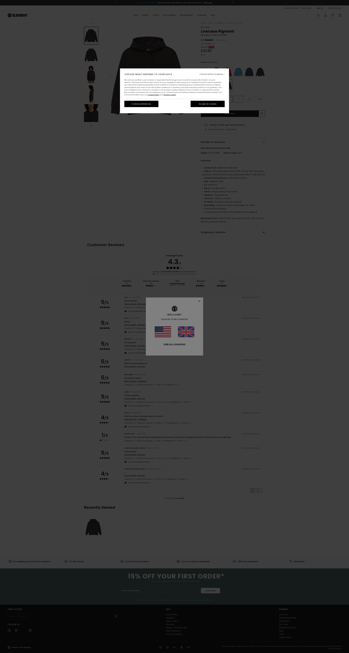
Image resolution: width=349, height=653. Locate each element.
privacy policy (170, 94)
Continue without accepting (211, 74)
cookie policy (153, 94)
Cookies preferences (141, 104)
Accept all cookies (207, 104)
